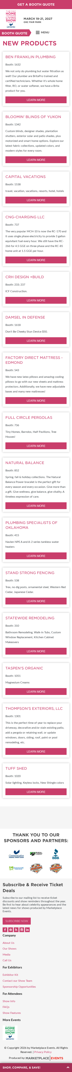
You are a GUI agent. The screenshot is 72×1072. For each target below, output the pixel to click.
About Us (8, 943)
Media (6, 954)
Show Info (9, 1001)
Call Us (7, 960)
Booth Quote (14, 33)
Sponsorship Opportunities (19, 986)
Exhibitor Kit (10, 974)
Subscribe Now (16, 921)
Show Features (12, 1013)
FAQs (6, 1007)
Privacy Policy (43, 1052)
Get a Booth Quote (36, 4)
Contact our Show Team (17, 980)
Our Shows (9, 948)
